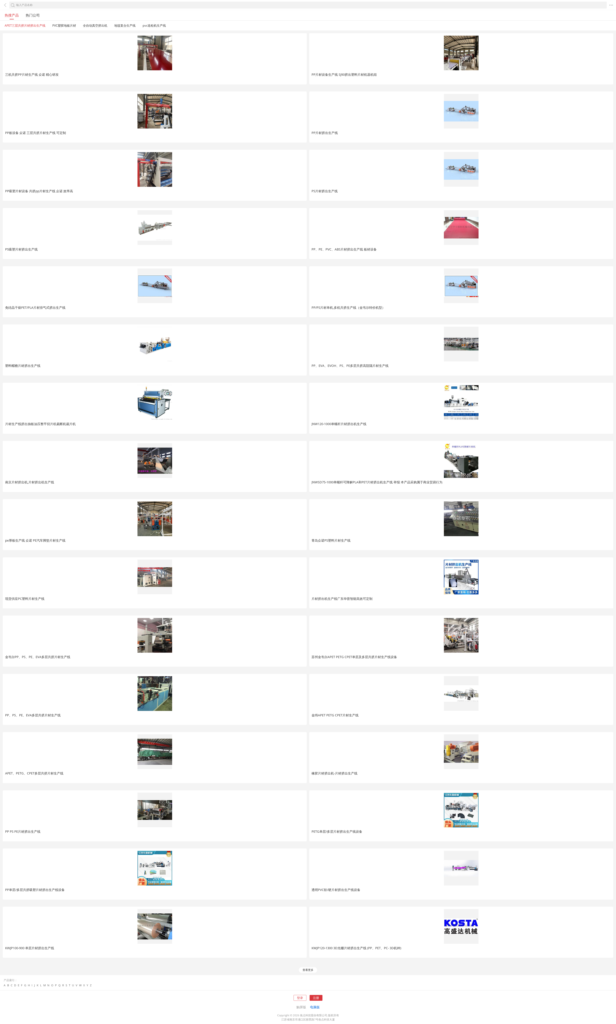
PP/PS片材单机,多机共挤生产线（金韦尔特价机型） (348, 307)
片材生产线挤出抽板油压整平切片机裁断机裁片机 (40, 424)
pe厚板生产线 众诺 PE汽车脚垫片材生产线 (35, 540)
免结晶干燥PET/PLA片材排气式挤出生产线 (35, 307)
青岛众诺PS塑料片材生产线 (331, 540)
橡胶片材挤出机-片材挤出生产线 (334, 773)
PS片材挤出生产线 (325, 191)
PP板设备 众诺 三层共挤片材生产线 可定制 (35, 132)
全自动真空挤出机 (95, 25)
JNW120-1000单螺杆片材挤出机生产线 (339, 424)
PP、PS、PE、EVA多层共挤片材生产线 (33, 715)
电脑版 (315, 1007)
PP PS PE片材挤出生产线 (22, 831)
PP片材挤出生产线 (325, 132)
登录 (300, 998)
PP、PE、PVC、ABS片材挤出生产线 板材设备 (344, 249)
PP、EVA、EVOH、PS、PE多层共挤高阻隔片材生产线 (350, 365)
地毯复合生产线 (125, 25)
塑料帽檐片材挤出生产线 (22, 365)
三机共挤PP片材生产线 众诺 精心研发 (32, 74)
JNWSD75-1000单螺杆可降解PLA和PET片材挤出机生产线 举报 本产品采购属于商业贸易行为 (377, 482)
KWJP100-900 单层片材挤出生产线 (29, 948)
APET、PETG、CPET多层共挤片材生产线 (34, 773)
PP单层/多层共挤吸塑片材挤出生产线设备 (35, 889)
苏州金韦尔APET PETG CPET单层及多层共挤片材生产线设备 (354, 657)
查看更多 (308, 970)
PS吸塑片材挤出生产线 (21, 249)
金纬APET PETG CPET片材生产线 (335, 715)
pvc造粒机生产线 (154, 25)
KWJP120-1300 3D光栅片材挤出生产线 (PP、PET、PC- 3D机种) (356, 948)
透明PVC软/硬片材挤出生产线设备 (336, 889)
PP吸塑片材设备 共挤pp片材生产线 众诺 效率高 (39, 191)
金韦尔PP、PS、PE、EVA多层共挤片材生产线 (37, 657)
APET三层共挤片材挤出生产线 (25, 25)
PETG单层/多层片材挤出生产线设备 (337, 831)
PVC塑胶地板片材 (64, 25)
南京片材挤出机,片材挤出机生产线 (29, 482)
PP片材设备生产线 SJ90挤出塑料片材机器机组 (344, 74)
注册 (316, 998)
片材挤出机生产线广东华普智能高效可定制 (342, 598)
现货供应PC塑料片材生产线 (24, 598)
